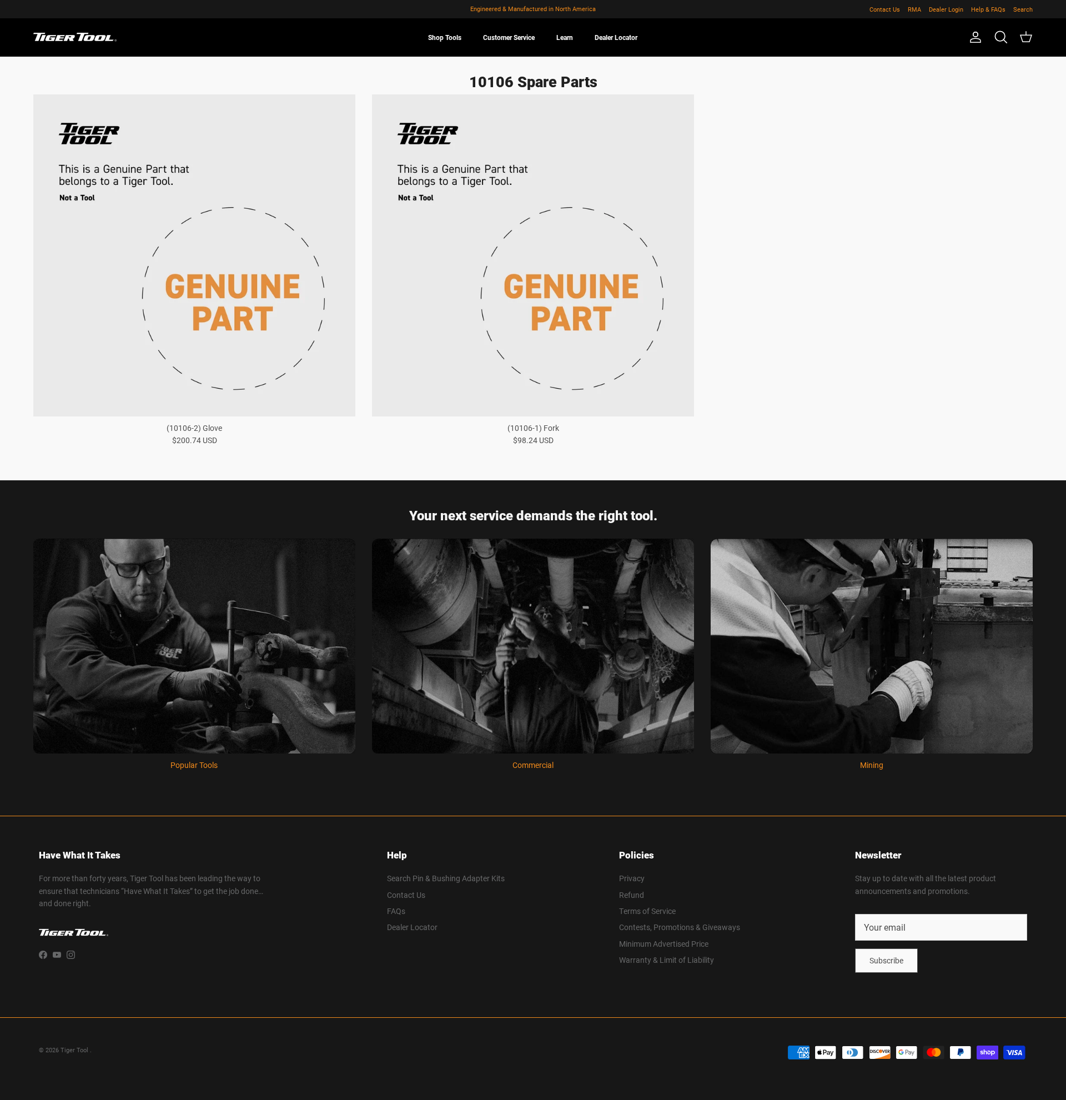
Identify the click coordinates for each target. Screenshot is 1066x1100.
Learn (564, 37)
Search (1023, 9)
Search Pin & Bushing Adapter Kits (446, 878)
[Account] (973, 37)
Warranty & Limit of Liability (666, 960)
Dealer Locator (616, 37)
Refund (631, 895)
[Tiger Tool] (75, 37)
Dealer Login (946, 9)
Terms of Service (647, 911)
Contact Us (884, 9)
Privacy (632, 878)
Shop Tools (444, 37)
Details (581, 9)
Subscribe (886, 960)
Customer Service (509, 37)
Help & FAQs (988, 9)
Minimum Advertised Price (663, 943)
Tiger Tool (75, 1050)
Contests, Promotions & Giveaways (679, 927)
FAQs (396, 911)
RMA (914, 9)
